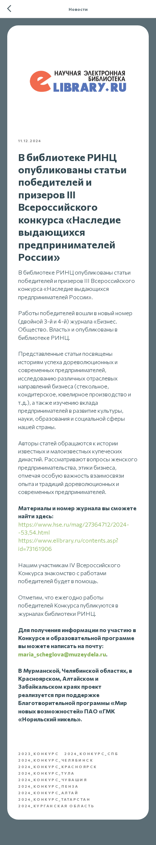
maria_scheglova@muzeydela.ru (62, 654)
